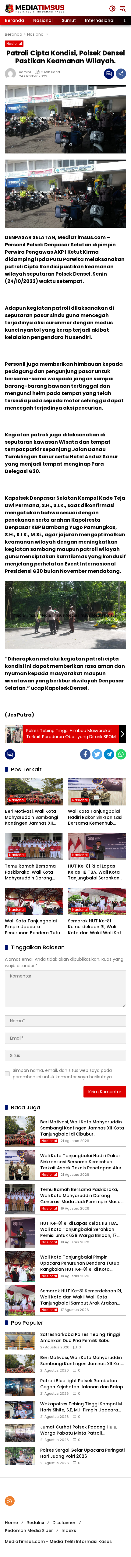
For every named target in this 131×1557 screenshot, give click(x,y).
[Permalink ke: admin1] (12, 73)
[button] (112, 8)
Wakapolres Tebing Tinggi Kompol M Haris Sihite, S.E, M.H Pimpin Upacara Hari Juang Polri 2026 (81, 1407)
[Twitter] (97, 754)
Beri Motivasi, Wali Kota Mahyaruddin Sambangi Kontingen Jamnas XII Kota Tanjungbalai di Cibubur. (31, 817)
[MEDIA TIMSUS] (35, 8)
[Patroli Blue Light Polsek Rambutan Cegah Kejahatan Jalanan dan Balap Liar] (20, 1387)
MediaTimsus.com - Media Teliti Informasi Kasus (58, 1541)
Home (11, 1523)
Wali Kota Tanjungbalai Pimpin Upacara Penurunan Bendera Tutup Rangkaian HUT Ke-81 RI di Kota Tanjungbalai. (34, 927)
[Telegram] (109, 754)
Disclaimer (64, 1523)
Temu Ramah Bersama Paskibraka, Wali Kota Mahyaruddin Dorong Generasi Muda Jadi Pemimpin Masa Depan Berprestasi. (30, 872)
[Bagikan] (121, 74)
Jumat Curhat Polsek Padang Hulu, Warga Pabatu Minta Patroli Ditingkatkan (78, 1430)
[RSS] (10, 1501)
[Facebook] (85, 754)
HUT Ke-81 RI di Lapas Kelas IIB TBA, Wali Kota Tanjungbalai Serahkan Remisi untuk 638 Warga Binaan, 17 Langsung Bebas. (95, 872)
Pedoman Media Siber (29, 1530)
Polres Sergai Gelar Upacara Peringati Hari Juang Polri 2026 (82, 1453)
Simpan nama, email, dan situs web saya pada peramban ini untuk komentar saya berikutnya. (63, 1073)
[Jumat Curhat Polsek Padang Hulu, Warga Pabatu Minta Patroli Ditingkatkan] (20, 1433)
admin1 (25, 71)
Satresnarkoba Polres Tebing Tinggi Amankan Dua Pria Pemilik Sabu (80, 1338)
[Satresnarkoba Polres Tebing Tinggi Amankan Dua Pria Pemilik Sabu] (20, 1340)
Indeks (69, 1530)
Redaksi (35, 1523)
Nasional (14, 43)
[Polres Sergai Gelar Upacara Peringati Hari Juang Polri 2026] (20, 1456)
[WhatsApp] (121, 754)
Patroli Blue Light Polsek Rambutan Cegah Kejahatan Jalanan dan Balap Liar (81, 1384)
